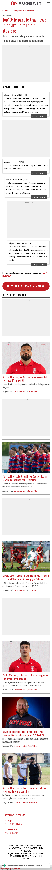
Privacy (8, 820)
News (11, 10)
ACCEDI (44, 273)
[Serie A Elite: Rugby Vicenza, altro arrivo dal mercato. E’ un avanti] (26, 358)
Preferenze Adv (11, 832)
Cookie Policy (11, 829)
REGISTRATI (6, 276)
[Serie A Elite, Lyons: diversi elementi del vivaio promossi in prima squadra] (26, 769)
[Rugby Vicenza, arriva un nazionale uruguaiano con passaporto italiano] (26, 656)
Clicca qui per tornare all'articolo (26, 286)
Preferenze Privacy (13, 824)
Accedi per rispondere (39, 116)
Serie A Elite (34, 10)
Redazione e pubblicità (15, 815)
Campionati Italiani (21, 10)
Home (4, 10)
